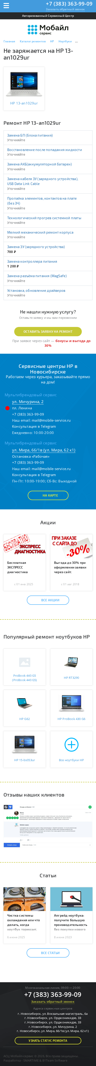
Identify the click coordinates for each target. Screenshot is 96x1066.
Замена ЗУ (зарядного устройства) (36, 247)
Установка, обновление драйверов (36, 290)
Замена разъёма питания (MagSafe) (37, 276)
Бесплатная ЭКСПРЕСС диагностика (17, 567)
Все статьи (50, 953)
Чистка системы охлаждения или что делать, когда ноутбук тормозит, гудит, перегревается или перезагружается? (24, 929)
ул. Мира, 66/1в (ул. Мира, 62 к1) (43, 450)
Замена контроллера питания (32, 261)
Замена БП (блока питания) (30, 135)
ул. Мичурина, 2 (28, 401)
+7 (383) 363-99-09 (69, 3)
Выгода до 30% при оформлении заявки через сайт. (70, 567)
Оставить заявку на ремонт (48, 331)
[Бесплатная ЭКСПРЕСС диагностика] (24, 545)
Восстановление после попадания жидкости (44, 150)
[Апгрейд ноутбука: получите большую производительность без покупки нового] (71, 898)
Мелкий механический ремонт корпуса (40, 232)
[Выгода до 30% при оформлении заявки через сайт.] (71, 545)
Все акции (50, 600)
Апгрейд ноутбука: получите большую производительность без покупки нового (70, 922)
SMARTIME (31, 1060)
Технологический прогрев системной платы (44, 218)
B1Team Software (54, 1060)
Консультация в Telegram (34, 426)
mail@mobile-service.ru (51, 420)
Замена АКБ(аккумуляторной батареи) (39, 164)
